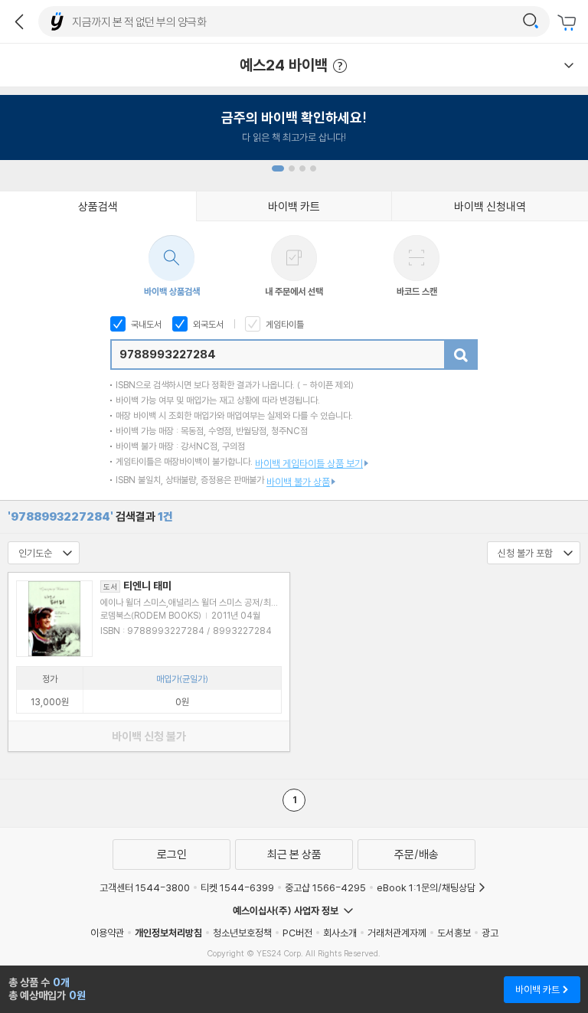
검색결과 (90, 516)
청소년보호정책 (242, 932)
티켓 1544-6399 (237, 887)
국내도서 (145, 324)
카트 (569, 23)
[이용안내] (569, 65)
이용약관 (107, 932)
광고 (490, 932)
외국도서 (207, 324)
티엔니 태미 (137, 586)
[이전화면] (19, 21)
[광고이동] (530, 21)
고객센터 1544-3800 (145, 887)
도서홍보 (454, 932)
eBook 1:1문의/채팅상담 (426, 887)
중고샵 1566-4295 (325, 887)
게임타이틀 (283, 324)
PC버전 (297, 932)
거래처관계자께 (397, 932)
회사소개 (340, 932)
